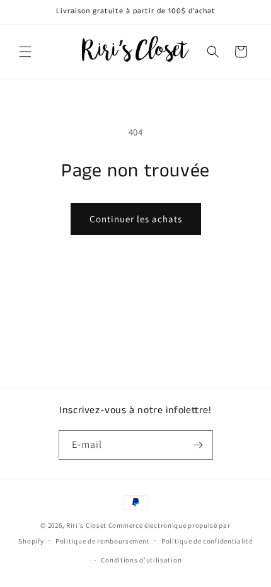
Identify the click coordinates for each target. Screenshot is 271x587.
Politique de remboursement (102, 541)
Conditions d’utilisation (141, 560)
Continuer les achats (135, 219)
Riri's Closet (86, 525)
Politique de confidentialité (207, 541)
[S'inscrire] (198, 445)
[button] (25, 52)
